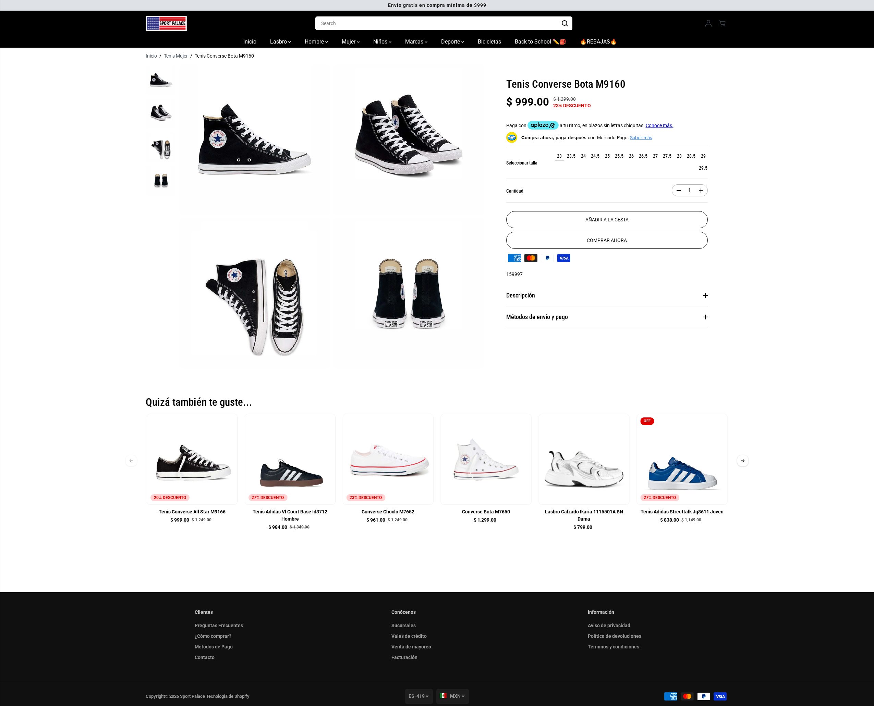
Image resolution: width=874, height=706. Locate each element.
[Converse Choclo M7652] (388, 459)
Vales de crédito (409, 636)
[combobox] (443, 23)
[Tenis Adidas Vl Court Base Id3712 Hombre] (290, 459)
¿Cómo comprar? (213, 636)
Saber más (641, 137)
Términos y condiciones (613, 646)
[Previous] (131, 460)
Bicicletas (489, 41)
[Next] (743, 460)
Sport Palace (192, 696)
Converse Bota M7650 (486, 511)
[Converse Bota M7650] (486, 459)
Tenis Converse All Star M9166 (192, 511)
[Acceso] (708, 23)
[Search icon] (564, 23)
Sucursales (403, 625)
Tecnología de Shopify (228, 696)
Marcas (415, 41)
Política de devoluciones (614, 636)
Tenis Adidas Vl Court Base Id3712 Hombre (290, 515)
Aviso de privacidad (609, 625)
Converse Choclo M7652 (388, 511)
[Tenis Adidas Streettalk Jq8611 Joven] (682, 459)
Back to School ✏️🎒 (540, 41)
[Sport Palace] (166, 23)
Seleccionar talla (521, 163)
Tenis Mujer (176, 56)
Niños (381, 41)
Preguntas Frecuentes (219, 625)
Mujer (349, 41)
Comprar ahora (607, 240)
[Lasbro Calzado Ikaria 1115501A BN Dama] (584, 459)
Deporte (451, 41)
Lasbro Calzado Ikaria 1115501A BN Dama (584, 515)
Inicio (249, 41)
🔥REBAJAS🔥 (598, 41)
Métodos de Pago (214, 646)
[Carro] (722, 23)
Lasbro (279, 41)
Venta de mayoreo (411, 646)
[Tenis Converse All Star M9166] (192, 459)
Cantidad (514, 191)
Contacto (205, 657)
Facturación (404, 657)
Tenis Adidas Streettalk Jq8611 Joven (682, 511)
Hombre (315, 41)
